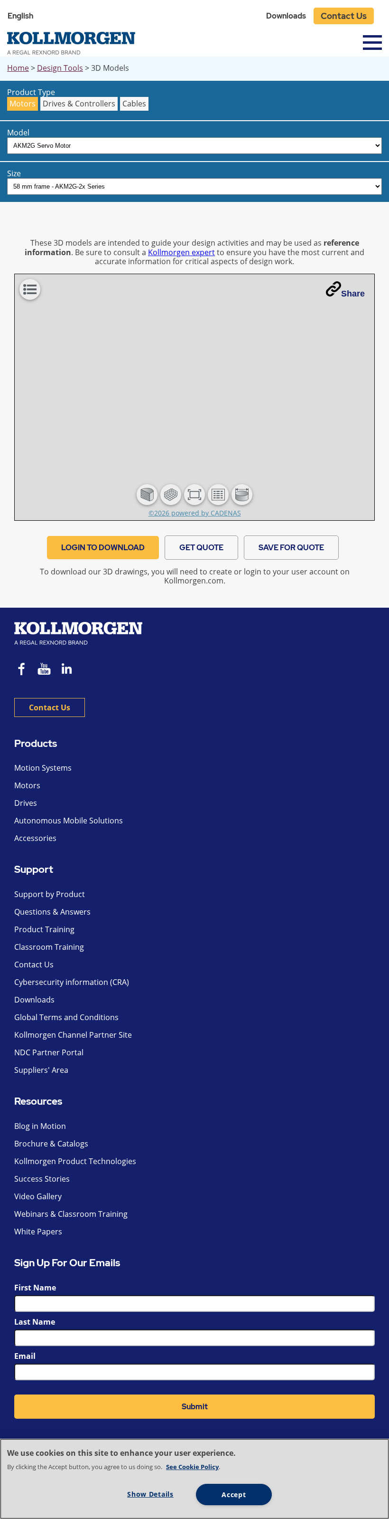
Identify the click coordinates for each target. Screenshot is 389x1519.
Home (18, 68)
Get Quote (201, 548)
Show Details (150, 1494)
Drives (25, 803)
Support (33, 870)
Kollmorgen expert (181, 252)
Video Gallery (38, 1196)
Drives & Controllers (79, 103)
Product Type (31, 92)
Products (35, 744)
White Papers (38, 1231)
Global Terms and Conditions (66, 1017)
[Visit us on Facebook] (21, 670)
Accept (234, 1494)
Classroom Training (49, 947)
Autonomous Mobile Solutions (68, 820)
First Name (35, 1287)
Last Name (34, 1322)
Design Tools (60, 68)
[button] (147, 494)
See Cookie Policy (192, 1466)
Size (14, 173)
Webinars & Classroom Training (71, 1214)
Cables (134, 103)
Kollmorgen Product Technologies (75, 1161)
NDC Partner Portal (48, 1052)
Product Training (44, 929)
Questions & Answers (52, 912)
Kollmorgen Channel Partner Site (73, 1035)
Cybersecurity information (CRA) (71, 982)
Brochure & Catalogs (51, 1143)
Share (353, 293)
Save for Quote (291, 548)
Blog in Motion (40, 1126)
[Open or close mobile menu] (372, 42)
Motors (22, 103)
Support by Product (49, 894)
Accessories (35, 838)
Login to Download (103, 548)
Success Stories (42, 1179)
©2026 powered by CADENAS (194, 512)
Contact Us (344, 15)
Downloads (286, 15)
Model (18, 132)
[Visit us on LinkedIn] (70, 670)
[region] (194, 1479)
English (20, 16)
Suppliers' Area (41, 1070)
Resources (38, 1102)
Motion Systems (43, 768)
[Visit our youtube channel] (44, 670)
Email (25, 1356)
